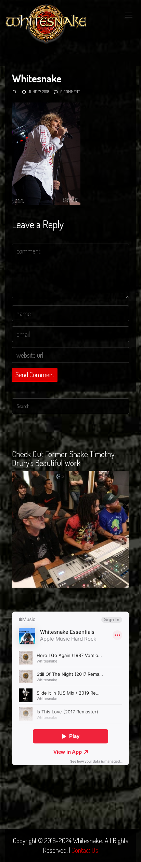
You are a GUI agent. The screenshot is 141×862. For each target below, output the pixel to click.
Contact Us (85, 850)
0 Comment (70, 91)
